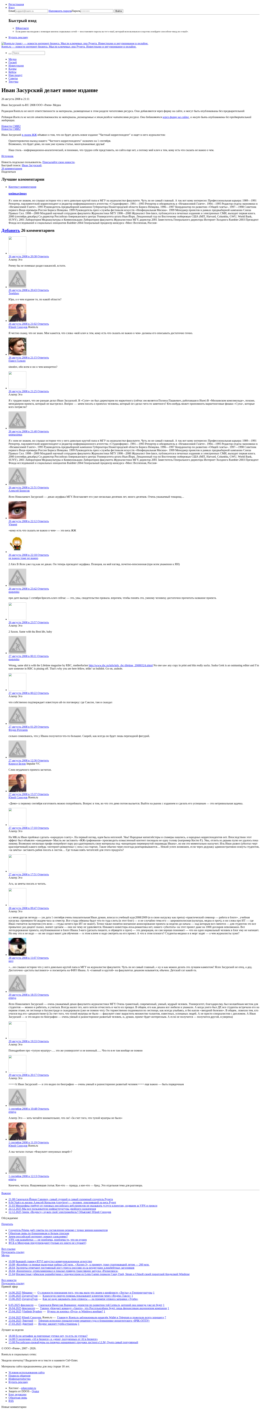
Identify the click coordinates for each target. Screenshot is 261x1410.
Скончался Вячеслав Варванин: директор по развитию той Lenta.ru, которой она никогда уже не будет (100, 1305)
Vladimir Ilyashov (32, 1311)
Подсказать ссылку (13, 1252)
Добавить (10, 230)
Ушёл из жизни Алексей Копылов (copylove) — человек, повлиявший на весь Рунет (62, 1202)
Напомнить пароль (60, 10)
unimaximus (18, 193)
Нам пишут (15, 75)
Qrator (35, 1391)
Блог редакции (17, 1394)
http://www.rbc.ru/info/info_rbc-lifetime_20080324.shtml (121, 665)
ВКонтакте (22, 28)
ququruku (14, 591)
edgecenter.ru (28, 1388)
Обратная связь (18, 1397)
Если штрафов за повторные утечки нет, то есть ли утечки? (48, 1335)
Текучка (13, 81)
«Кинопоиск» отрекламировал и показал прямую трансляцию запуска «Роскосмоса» (67, 1270)
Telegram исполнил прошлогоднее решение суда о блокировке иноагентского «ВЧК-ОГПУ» (94, 1320)
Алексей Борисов (19, 490)
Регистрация (16, 4)
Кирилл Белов (17, 763)
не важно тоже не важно (23, 558)
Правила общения (19, 1375)
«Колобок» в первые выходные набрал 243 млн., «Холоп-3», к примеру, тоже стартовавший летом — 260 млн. (82, 1264)
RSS (11, 1400)
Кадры (13, 68)
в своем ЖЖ (29, 134)
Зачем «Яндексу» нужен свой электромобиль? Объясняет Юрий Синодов (60, 1212)
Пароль (64, 10)
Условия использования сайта (27, 1372)
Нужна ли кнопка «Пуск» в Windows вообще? (75, 1311)
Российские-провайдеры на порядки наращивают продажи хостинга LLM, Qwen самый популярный (73, 1342)
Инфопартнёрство (20, 1378)
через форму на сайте (175, 117)
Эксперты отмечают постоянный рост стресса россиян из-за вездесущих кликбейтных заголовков (75, 1267)
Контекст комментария (22, 186)
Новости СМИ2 (11, 126)
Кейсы (12, 71)
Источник (7, 156)
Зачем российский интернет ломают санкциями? (38, 1236)
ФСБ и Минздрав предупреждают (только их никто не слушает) (47, 1242)
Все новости (9, 1280)
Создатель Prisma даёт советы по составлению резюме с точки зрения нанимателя (58, 1230)
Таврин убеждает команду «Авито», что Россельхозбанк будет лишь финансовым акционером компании (103, 1308)
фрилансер (27, 1305)
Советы (13, 78)
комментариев (11, 168)
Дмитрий (27, 1320)
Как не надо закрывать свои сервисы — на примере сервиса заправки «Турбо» (90, 1298)
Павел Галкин (17, 360)
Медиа (13, 59)
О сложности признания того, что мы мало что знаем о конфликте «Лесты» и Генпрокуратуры (94, 1292)
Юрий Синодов (18, 327)
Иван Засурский (32, 165)
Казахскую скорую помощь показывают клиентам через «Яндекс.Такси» (87, 1295)
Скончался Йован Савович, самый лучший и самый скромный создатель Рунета (61, 1199)
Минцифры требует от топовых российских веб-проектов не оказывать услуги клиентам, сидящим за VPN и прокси (83, 1205)
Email (12, 10)
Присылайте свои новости (58, 162)
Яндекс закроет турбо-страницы (57, 1323)
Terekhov (14, 293)
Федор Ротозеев (18, 729)
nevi (11, 961)
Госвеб (13, 62)
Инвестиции (16, 65)
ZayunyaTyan (30, 1295)
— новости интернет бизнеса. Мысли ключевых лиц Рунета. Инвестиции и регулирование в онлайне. (68, 46)
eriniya (12, 997)
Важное (6, 1193)
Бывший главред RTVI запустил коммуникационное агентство (54, 1261)
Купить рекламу (18, 37)
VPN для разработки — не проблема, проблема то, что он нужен (48, 1239)
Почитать (7, 1224)
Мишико (27, 1292)
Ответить (43, 256)
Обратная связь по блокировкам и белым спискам (39, 1233)
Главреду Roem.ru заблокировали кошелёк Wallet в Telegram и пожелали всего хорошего (110, 1317)
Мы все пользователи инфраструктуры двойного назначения (52, 1208)
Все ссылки (8, 1248)
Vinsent (13, 524)
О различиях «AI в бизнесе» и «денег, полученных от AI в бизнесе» (53, 1339)
